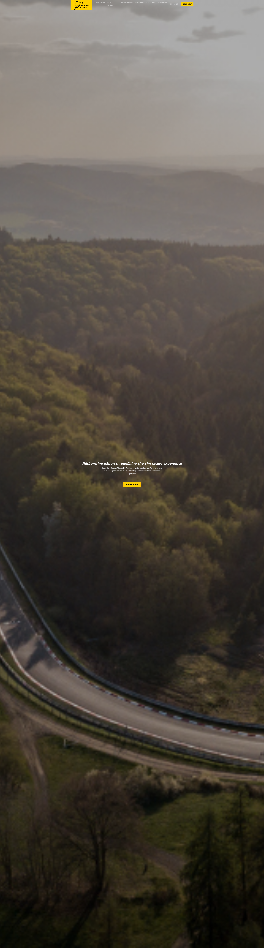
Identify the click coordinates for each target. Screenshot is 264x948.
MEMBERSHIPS (162, 3)
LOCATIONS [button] (100, 3)
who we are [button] (132, 485)
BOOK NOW (187, 4)
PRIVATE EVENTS (110, 4)
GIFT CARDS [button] (150, 3)
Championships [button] (126, 3)
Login (176, 4)
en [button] (171, 4)
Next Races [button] (139, 3)
